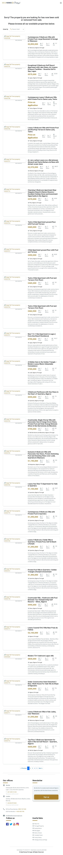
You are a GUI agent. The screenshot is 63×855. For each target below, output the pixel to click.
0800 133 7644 (22, 809)
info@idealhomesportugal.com (14, 815)
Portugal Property (39, 826)
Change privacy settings (40, 839)
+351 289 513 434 (11, 792)
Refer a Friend (38, 833)
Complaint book (38, 835)
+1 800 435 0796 (20, 811)
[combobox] (17, 29)
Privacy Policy (38, 837)
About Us (36, 823)
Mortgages (37, 830)
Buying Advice (38, 828)
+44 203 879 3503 (11, 803)
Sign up (46, 797)
